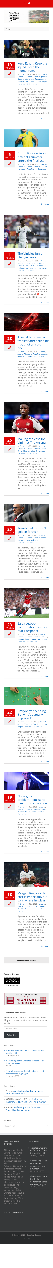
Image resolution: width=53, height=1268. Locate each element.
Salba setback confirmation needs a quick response (32, 627)
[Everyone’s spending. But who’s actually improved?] (26, 696)
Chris (22, 74)
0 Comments (41, 169)
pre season (30, 81)
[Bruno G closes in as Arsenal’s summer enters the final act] (26, 138)
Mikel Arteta (29, 79)
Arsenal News (10, 985)
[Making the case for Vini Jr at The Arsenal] (26, 417)
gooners (44, 77)
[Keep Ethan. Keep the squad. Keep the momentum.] (26, 49)
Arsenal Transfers (33, 77)
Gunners (21, 79)
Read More (45, 119)
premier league (41, 81)
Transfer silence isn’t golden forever (32, 530)
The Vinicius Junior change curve (31, 255)
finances (35, 263)
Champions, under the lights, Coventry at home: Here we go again (25, 1072)
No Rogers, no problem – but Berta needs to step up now (32, 799)
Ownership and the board (27, 451)
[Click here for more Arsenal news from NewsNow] (12, 981)
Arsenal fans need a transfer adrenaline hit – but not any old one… (33, 342)
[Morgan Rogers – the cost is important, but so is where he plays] (26, 874)
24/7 (16, 985)
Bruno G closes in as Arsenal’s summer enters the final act (32, 156)
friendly (44, 166)
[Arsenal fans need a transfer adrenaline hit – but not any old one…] (26, 322)
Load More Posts (26, 960)
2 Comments (32, 270)
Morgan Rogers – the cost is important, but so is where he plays (32, 896)
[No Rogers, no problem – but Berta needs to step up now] (26, 781)
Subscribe (11, 1035)
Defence (44, 637)
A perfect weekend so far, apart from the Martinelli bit (24, 1051)
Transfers (21, 84)
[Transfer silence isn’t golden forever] (26, 513)
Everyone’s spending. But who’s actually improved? (32, 714)
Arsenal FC (22, 77)
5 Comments (32, 84)
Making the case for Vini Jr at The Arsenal (32, 440)
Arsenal (45, 74)
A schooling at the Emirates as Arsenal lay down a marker (25, 1062)
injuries (35, 639)
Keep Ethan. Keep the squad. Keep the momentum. (32, 67)
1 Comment (37, 726)
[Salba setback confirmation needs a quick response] (26, 603)
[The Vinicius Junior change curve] (26, 231)
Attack (28, 263)
